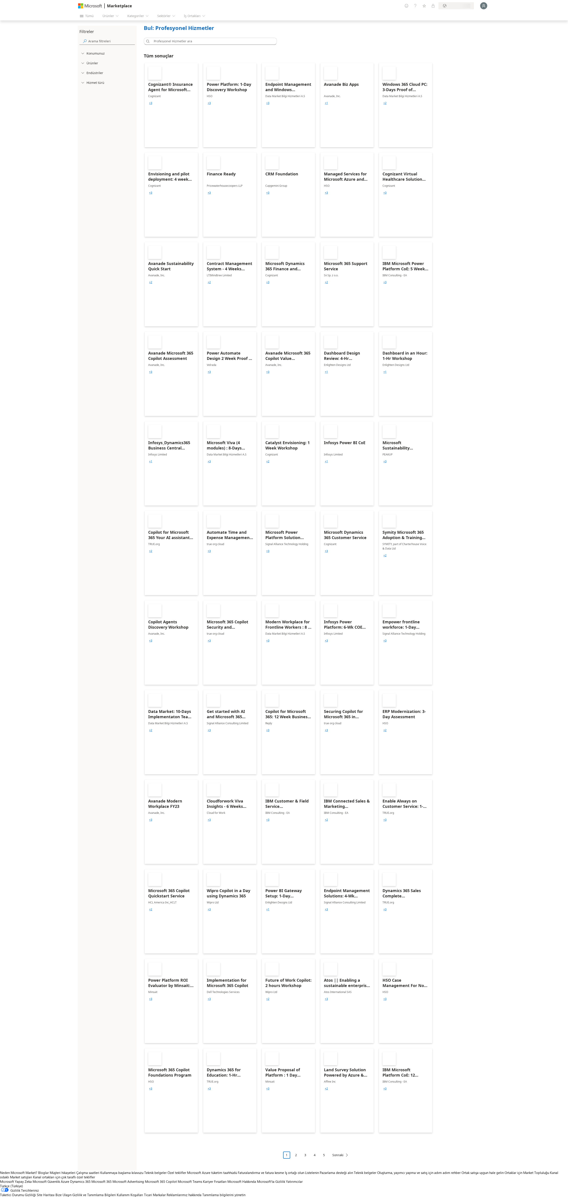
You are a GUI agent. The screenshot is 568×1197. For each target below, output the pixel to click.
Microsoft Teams (190, 1181)
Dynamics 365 (80, 1181)
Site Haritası (46, 1195)
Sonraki (337, 1155)
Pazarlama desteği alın (336, 1172)
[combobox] (211, 41)
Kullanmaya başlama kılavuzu (121, 1172)
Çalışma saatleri (87, 1172)
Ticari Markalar (155, 1195)
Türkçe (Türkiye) (11, 1186)
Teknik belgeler (155, 1172)
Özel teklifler (177, 1172)
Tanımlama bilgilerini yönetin (223, 1195)
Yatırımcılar (294, 1181)
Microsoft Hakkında (241, 1181)
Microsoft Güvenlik (46, 1181)
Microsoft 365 (101, 1181)
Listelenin (312, 1172)
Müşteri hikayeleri (62, 1172)
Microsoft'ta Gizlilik (271, 1181)
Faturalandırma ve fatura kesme (261, 1172)
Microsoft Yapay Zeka (16, 1181)
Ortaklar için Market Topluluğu (527, 1172)
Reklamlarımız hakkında (184, 1195)
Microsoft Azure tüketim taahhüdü (212, 1172)
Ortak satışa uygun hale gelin (483, 1172)
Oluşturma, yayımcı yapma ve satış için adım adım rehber (419, 1172)
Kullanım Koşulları (130, 1195)
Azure (65, 1181)
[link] (171, 105)
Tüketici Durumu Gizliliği (18, 1195)
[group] (150, 103)
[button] (147, 41)
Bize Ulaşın (63, 1195)
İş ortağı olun (294, 1172)
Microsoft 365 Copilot (161, 1181)
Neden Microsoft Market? (18, 1172)
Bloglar (43, 1172)
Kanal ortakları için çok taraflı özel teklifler (64, 1177)
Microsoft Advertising (128, 1181)
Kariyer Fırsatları (215, 1181)
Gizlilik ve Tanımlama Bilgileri (94, 1195)
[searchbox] (111, 41)
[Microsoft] (90, 5)
